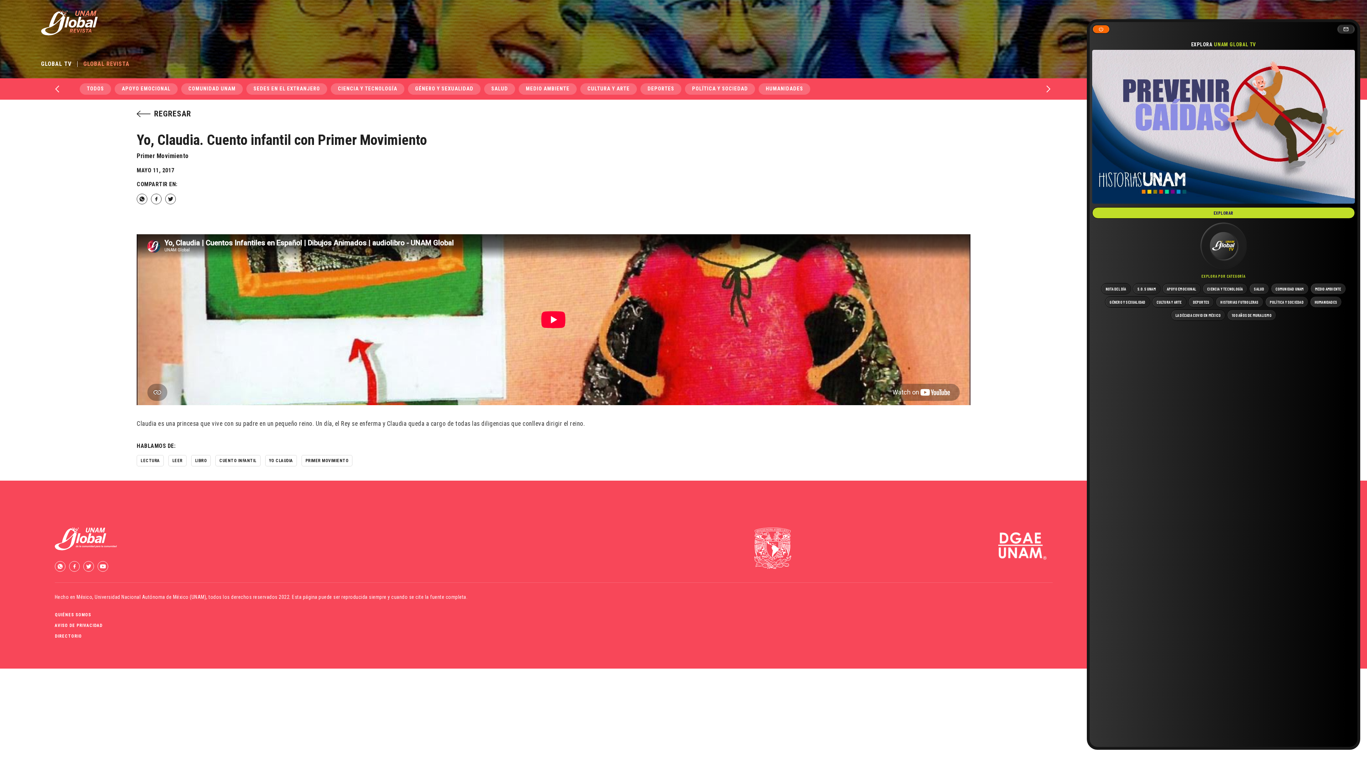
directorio (68, 636)
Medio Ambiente (548, 89)
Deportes (661, 89)
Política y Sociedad (720, 89)
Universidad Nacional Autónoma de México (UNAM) (150, 597)
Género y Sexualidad (444, 89)
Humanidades (784, 89)
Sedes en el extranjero (286, 89)
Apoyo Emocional (146, 89)
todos (95, 89)
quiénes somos (73, 614)
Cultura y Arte (608, 89)
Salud (499, 89)
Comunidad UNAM (212, 89)
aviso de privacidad (79, 625)
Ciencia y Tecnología (367, 89)
